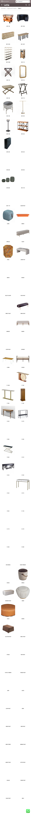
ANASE (23, 223)
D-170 (8, 529)
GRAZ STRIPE (8, 744)
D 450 (8, 421)
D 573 (23, 493)
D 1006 (8, 385)
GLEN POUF (8, 708)
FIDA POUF (23, 654)
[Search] (26, 4)
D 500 (8, 457)
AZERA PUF (23, 259)
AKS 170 (23, 98)
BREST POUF (8, 313)
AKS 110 (23, 62)
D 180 (8, 403)
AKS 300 (8, 152)
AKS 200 (23, 134)
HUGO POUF (8, 798)
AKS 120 (8, 80)
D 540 (8, 493)
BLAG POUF (23, 295)
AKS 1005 (8, 44)
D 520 (8, 475)
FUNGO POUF (23, 672)
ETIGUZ (8, 654)
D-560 (8, 547)
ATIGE (8, 259)
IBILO (23, 798)
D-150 (23, 511)
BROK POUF (23, 313)
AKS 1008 (8, 62)
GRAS (23, 708)
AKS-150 (23, 188)
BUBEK (23, 331)
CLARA (8, 367)
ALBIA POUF (23, 205)
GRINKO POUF (23, 744)
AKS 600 (8, 170)
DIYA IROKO (8, 565)
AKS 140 (23, 80)
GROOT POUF (8, 762)
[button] (23, 1)
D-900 (23, 547)
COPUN (22, 367)
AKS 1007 (23, 44)
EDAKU (23, 618)
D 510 (23, 457)
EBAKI (23, 600)
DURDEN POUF (8, 600)
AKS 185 (23, 116)
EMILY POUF (22, 636)
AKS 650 (23, 170)
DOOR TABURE (23, 565)
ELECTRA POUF (8, 636)
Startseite (3, 8)
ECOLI (8, 618)
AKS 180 (8, 116)
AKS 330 (23, 152)
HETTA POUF (22, 762)
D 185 (23, 403)
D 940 (8, 511)
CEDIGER (23, 349)
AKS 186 (8, 134)
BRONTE (8, 331)
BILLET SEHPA (8, 295)
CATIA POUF (8, 349)
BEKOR (23, 277)
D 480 (8, 439)
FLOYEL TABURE (8, 672)
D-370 (23, 529)
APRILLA (8, 241)
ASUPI (23, 241)
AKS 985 (8, 188)
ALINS (8, 223)
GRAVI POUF (8, 726)
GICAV (23, 690)
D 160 (23, 385)
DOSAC (8, 582)
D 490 (23, 439)
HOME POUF (22, 780)
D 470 (23, 421)
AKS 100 (8, 26)
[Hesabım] (29, 4)
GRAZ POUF (23, 726)
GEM (8, 690)
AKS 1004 (23, 26)
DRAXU (23, 582)
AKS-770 (8, 205)
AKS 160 (8, 98)
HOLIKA (8, 780)
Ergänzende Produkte (12, 8)
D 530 (23, 475)
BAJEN (8, 277)
